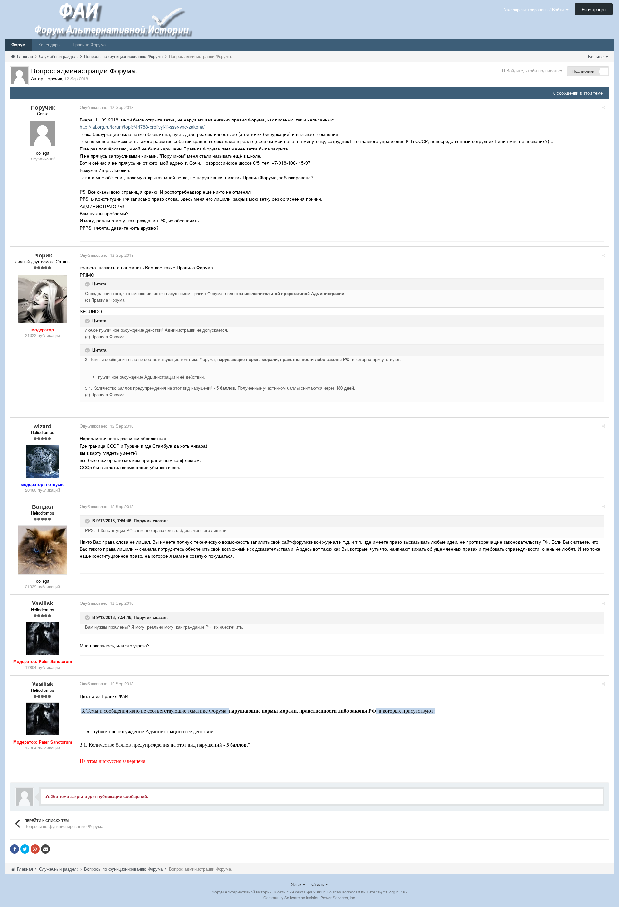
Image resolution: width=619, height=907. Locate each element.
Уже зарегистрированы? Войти (535, 9)
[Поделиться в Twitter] (24, 849)
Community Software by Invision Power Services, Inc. (309, 897)
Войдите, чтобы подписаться (534, 70)
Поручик (143, 520)
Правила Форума (89, 45)
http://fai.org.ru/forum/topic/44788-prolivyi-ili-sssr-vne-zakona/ (142, 126)
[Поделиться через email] (45, 849)
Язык (297, 884)
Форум (18, 45)
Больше (596, 56)
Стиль (318, 884)
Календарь (49, 45)
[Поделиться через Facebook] (14, 849)
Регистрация (594, 9)
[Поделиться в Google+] (35, 849)
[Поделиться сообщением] (603, 107)
